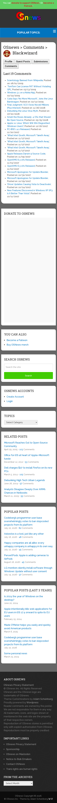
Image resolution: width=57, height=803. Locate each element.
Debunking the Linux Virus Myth (22, 111)
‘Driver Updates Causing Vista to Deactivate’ (29, 184)
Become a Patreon (17, 340)
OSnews (19, 796)
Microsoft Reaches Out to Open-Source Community (26, 444)
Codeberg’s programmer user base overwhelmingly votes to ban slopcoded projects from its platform (26, 521)
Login (10, 401)
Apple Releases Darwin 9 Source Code (26, 154)
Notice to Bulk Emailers (19, 759)
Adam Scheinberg (43, 699)
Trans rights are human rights (21, 769)
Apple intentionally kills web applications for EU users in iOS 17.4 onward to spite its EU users (28, 612)
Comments (11, 66)
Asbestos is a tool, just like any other (24, 533)
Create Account (15, 396)
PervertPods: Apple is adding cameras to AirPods (26, 557)
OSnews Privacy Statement (19, 685)
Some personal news (15, 653)
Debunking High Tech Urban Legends (24, 480)
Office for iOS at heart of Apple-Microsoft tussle (26, 457)
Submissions (41, 61)
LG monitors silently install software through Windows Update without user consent (28, 569)
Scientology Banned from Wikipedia (25, 80)
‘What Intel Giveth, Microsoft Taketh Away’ (28, 135)
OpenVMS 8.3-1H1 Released (21, 160)
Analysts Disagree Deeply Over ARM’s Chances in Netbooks (24, 491)
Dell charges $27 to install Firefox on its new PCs (28, 469)
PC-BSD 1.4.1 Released (18, 129)
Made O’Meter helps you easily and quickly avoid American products (27, 627)
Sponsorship (13, 749)
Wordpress (32, 702)
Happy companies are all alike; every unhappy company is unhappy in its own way (28, 544)
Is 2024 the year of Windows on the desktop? (23, 598)
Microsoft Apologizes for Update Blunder (27, 172)
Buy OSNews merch (17, 344)
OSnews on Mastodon (18, 754)
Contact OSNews (15, 764)
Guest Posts (23, 61)
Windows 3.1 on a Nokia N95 (21, 92)
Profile (8, 61)
